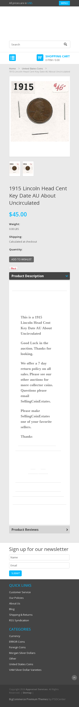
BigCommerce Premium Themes (28, 699)
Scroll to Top (74, 677)
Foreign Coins (17, 647)
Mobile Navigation (12, 57)
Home (12, 68)
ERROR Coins (17, 641)
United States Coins (32, 68)
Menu (64, 3)
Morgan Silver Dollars (22, 653)
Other (12, 658)
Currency (14, 636)
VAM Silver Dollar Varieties (25, 670)
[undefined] (39, 116)
